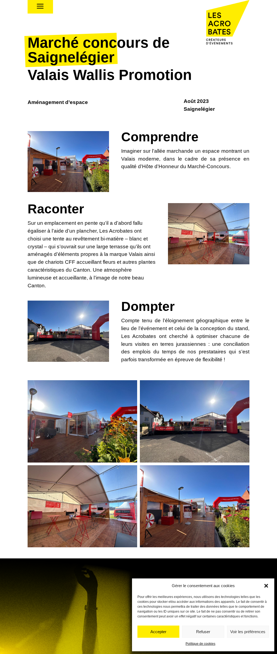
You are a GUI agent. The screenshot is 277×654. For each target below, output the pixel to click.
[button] (266, 585)
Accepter (158, 631)
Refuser (203, 631)
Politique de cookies (200, 644)
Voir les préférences (247, 631)
